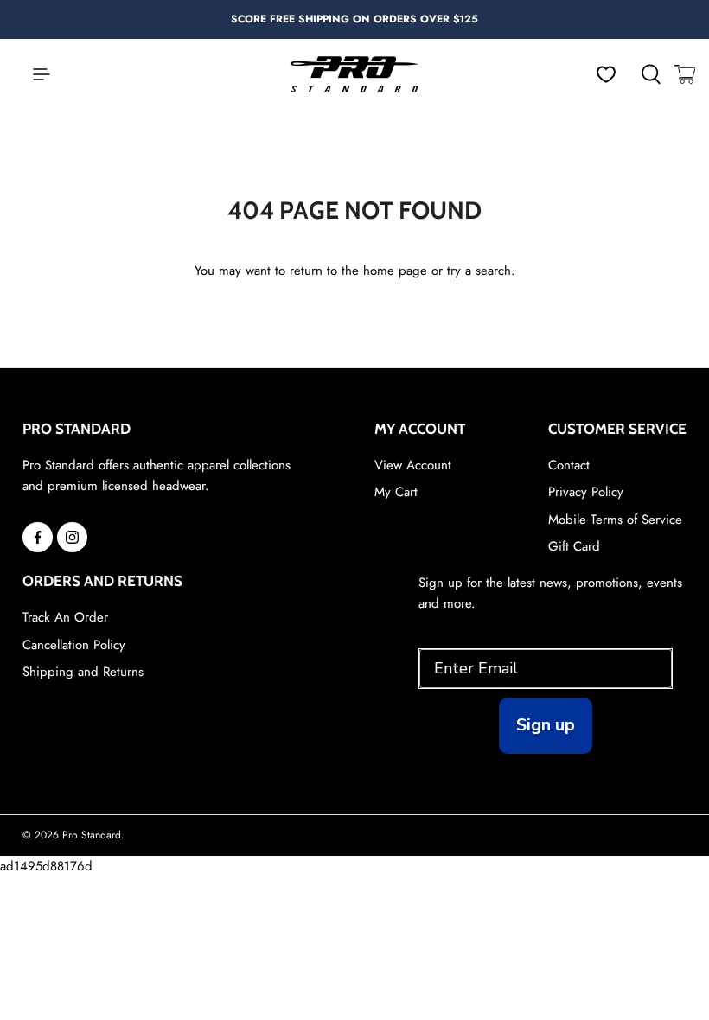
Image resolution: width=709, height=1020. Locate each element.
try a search (479, 270)
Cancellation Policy (73, 644)
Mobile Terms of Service (615, 519)
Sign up (545, 724)
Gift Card (574, 546)
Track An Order (65, 617)
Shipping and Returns (83, 671)
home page (395, 270)
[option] (354, 20)
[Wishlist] (606, 74)
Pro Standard (91, 835)
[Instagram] (72, 537)
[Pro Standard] (354, 74)
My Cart (396, 491)
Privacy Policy (585, 491)
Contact (569, 465)
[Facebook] (37, 537)
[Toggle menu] (33, 74)
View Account (412, 465)
